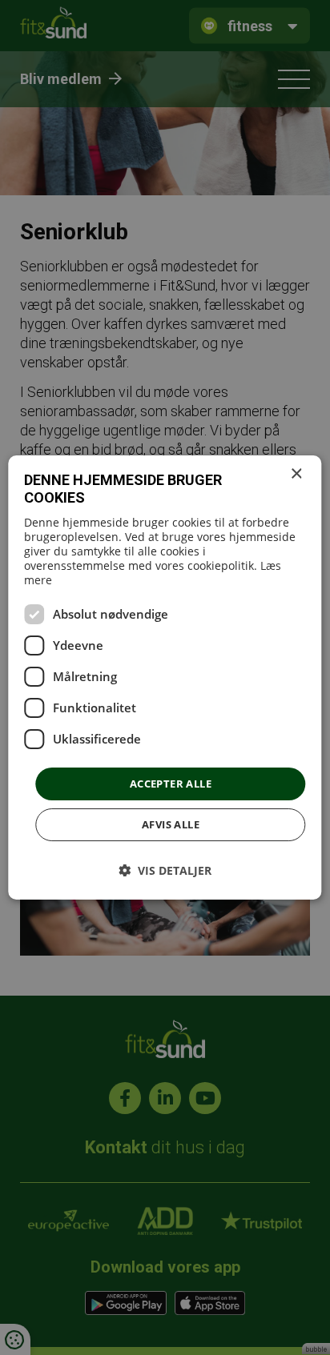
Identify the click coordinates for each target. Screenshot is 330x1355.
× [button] (296, 474)
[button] (165, 870)
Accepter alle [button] (170, 783)
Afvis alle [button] (170, 824)
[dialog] (164, 677)
